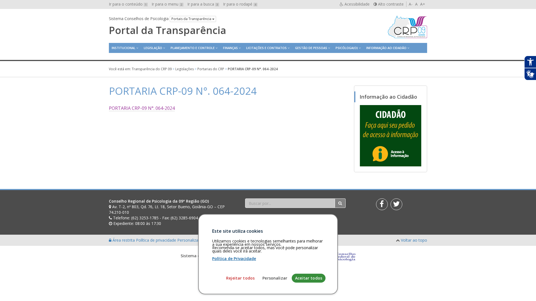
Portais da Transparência (191, 18)
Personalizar (274, 278)
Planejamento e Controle (193, 48)
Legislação (153, 48)
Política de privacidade (156, 240)
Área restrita (123, 240)
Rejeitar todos (240, 278)
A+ (422, 4)
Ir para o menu (167, 4)
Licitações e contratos (266, 48)
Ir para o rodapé (239, 4)
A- (411, 4)
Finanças (230, 48)
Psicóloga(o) (347, 48)
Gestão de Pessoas (311, 48)
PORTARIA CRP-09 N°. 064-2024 (142, 108)
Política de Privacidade (234, 258)
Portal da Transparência (167, 30)
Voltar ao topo (414, 240)
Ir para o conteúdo (128, 4)
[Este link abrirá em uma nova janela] (390, 135)
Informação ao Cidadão (386, 48)
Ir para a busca (202, 4)
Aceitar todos (308, 278)
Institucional (123, 48)
